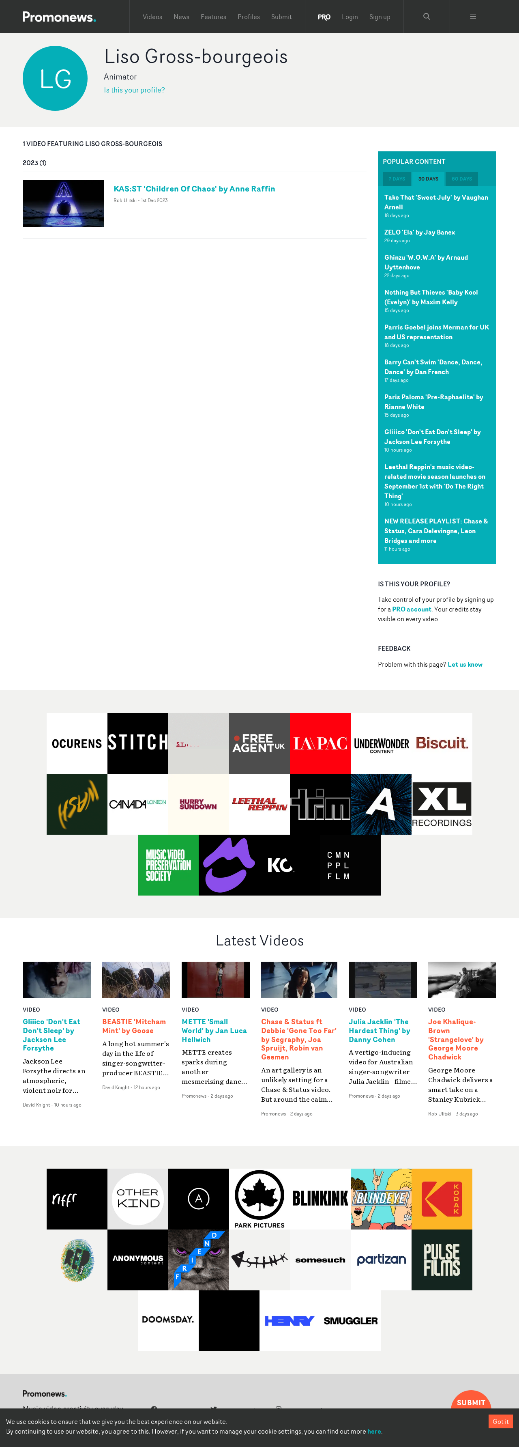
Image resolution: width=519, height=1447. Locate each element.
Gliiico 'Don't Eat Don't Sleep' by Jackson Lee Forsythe (432, 436)
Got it (501, 1421)
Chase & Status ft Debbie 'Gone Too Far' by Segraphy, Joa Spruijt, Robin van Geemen (299, 1039)
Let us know (465, 664)
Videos (152, 16)
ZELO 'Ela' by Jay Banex (419, 232)
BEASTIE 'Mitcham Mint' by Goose (134, 1026)
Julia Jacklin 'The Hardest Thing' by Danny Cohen (379, 1030)
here (374, 1431)
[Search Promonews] (427, 17)
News (181, 16)
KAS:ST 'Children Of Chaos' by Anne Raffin (194, 188)
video (31, 1009)
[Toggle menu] (473, 17)
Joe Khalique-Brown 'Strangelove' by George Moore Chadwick (456, 1039)
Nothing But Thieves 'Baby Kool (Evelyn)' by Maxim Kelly (431, 297)
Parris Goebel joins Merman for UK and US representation (436, 332)
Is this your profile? (134, 90)
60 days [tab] (462, 178)
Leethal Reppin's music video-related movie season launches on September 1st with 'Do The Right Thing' (434, 481)
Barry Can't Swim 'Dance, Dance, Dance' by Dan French (433, 367)
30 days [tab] (428, 178)
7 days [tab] (397, 178)
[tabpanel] (437, 375)
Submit (281, 16)
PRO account (411, 609)
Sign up (379, 16)
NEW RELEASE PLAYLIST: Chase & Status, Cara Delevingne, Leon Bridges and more (436, 530)
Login (350, 16)
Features (213, 16)
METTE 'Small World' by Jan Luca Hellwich (214, 1030)
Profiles (249, 16)
